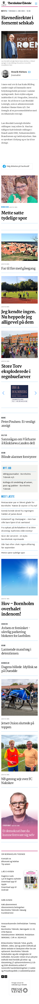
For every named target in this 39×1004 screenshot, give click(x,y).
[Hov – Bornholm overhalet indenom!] (19, 577)
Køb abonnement (9, 904)
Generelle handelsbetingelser (14, 968)
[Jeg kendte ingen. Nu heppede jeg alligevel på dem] (19, 289)
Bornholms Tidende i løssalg (13, 910)
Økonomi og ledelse (10, 861)
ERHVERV (4, 624)
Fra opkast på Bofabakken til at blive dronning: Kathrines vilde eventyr (18, 529)
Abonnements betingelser (12, 907)
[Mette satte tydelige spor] (19, 189)
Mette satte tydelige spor (13, 553)
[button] (36, 3)
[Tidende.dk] (19, 3)
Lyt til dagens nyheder (11, 879)
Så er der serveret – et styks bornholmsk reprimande (14, 537)
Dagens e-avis (7, 876)
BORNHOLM (5, 663)
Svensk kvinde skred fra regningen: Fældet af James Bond (17, 512)
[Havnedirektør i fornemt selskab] (19, 44)
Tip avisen (5, 864)
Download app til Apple (8, 883)
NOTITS (4, 11)
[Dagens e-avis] (31, 879)
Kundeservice (7, 913)
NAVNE (3, 418)
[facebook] (2, 976)
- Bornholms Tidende (18, 486)
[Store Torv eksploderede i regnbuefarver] (19, 344)
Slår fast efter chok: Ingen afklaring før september (18, 546)
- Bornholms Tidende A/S (17, 475)
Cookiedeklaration (27, 971)
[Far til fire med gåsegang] (19, 247)
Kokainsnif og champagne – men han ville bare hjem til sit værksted (18, 521)
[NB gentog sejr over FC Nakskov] (19, 753)
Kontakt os (6, 858)
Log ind (3, 5)
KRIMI (3, 453)
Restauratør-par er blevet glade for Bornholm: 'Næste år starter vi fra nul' (19, 504)
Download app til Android (8, 889)
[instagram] (5, 976)
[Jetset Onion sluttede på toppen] (19, 697)
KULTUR (4, 435)
